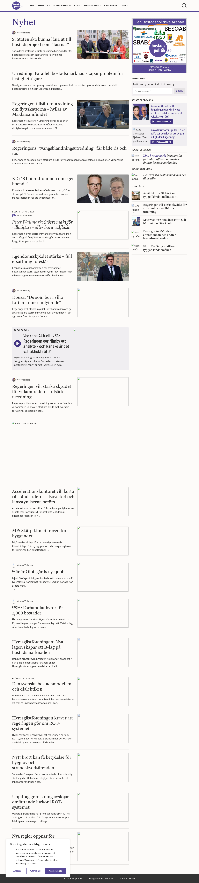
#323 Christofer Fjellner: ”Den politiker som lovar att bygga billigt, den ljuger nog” (167, 133)
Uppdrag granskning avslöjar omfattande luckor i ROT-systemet (40, 802)
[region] (38, 858)
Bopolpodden (21, 329)
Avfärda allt (35, 870)
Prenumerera (91, 5)
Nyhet (24, 23)
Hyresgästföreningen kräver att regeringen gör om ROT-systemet (42, 723)
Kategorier (110, 5)
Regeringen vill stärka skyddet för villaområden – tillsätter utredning (41, 391)
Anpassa (17, 870)
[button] (161, 121)
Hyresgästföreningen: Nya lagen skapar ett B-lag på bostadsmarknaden (37, 647)
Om (124, 5)
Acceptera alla (55, 870)
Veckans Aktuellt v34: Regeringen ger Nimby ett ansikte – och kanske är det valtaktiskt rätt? (166, 111)
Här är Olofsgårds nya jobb (38, 572)
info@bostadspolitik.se (101, 878)
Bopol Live (44, 5)
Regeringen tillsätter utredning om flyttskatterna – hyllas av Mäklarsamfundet (42, 109)
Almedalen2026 (62, 5)
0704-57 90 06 (127, 878)
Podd (77, 5)
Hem (32, 5)
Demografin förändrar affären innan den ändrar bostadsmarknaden (162, 159)
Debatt (16, 211)
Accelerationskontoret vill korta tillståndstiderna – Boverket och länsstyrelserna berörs (43, 496)
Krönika (16, 678)
